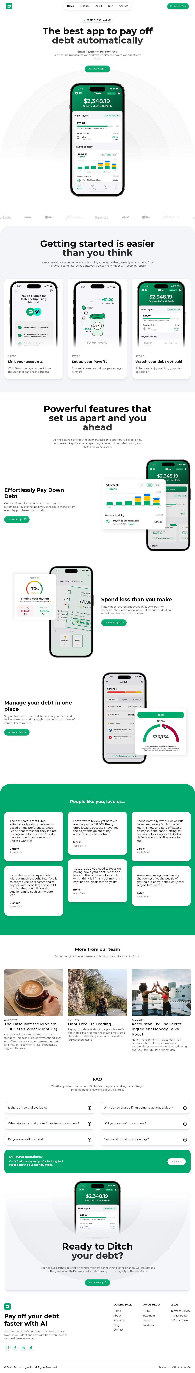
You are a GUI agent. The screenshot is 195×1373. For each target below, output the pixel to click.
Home (70, 6)
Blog (110, 6)
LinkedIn (147, 1320)
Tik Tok (146, 1310)
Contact (123, 6)
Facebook (148, 1325)
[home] (9, 6)
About (99, 6)
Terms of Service (181, 1310)
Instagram (148, 1315)
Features (84, 6)
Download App (178, 6)
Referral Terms (180, 1320)
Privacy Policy (179, 1315)
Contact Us (177, 1161)
